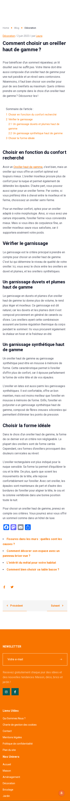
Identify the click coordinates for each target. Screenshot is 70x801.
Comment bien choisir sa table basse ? (33, 569)
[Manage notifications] (61, 793)
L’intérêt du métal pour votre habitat (31, 562)
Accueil (7, 764)
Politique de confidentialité (18, 743)
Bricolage (8, 789)
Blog (16, 28)
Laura (39, 35)
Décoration (9, 35)
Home (6, 28)
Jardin (6, 796)
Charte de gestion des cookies (20, 724)
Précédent (16, 605)
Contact (7, 731)
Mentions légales (12, 737)
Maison (7, 770)
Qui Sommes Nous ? (14, 718)
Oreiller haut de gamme (28, 167)
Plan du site (9, 750)
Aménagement (11, 777)
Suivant (55, 605)
